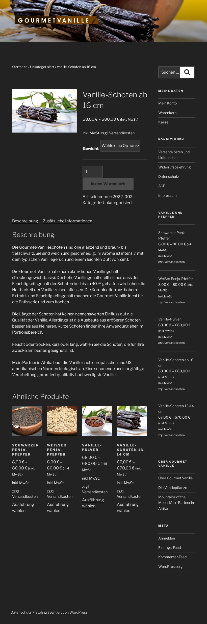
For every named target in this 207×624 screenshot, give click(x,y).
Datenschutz (168, 176)
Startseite (20, 67)
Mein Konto (167, 103)
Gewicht (91, 148)
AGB (162, 186)
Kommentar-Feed (172, 557)
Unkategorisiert (42, 67)
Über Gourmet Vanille (175, 478)
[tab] (25, 221)
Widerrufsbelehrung (174, 167)
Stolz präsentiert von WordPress (61, 612)
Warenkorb (167, 113)
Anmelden (166, 538)
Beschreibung (25, 221)
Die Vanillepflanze (172, 487)
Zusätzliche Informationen (67, 221)
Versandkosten (122, 133)
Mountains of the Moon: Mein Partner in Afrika (176, 502)
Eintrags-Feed (169, 547)
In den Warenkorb (108, 183)
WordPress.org (170, 566)
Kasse (163, 122)
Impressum (167, 195)
